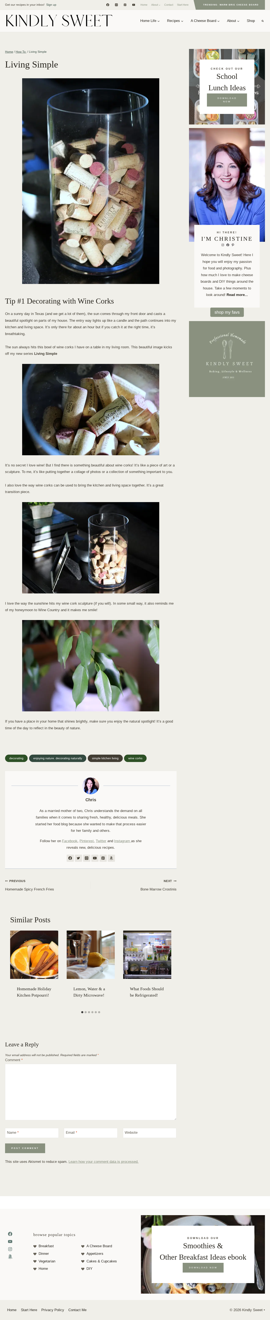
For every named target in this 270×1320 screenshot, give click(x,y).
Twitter (101, 841)
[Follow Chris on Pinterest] (103, 858)
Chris (90, 799)
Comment (14, 1060)
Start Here (183, 4)
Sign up (51, 4)
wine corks (135, 758)
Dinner (44, 1254)
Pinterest (87, 841)
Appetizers (94, 1254)
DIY (89, 1269)
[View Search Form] (263, 21)
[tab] (82, 1012)
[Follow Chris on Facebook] (70, 858)
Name (13, 1133)
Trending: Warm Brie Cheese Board (231, 5)
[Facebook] (108, 5)
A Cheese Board (99, 1246)
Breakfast (46, 1246)
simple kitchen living (105, 758)
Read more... (237, 295)
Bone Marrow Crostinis (158, 885)
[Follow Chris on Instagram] (86, 858)
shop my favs (227, 312)
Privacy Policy (52, 1310)
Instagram (122, 841)
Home (143, 4)
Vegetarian (47, 1261)
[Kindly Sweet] (59, 21)
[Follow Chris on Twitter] (78, 858)
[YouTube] (133, 5)
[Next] (167, 969)
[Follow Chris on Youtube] (95, 858)
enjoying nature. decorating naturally (57, 758)
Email (71, 1133)
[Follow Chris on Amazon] (111, 858)
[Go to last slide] (14, 969)
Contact (168, 4)
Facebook (69, 841)
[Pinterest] (125, 5)
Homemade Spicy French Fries (29, 885)
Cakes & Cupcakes (101, 1261)
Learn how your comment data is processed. (104, 1162)
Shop (251, 21)
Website (131, 1133)
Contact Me (77, 1310)
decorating (16, 758)
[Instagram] (116, 5)
